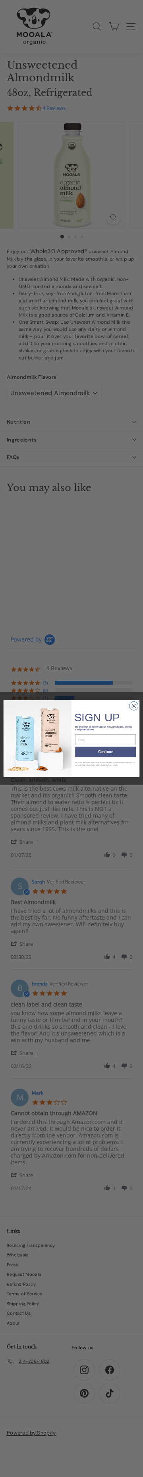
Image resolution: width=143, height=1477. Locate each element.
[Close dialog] (133, 705)
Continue (105, 752)
